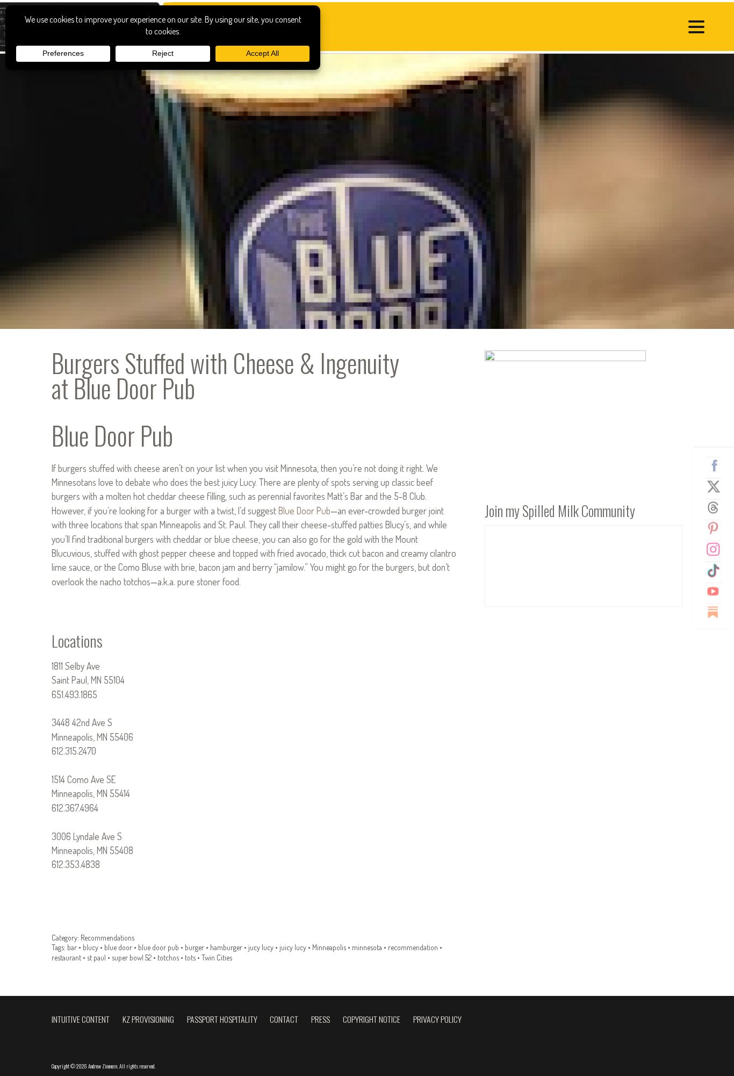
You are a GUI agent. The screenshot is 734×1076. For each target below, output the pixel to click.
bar (72, 947)
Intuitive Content (81, 1019)
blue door (118, 947)
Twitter (717, 486)
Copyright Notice (371, 1019)
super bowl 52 (132, 957)
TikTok (717, 570)
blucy (90, 947)
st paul (96, 957)
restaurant (66, 957)
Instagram (717, 549)
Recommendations (107, 937)
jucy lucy (261, 947)
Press (320, 1019)
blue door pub (158, 947)
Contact (284, 1019)
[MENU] (699, 28)
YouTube (717, 591)
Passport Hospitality (222, 1019)
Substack (717, 612)
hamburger (226, 947)
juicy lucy (292, 947)
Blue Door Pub (304, 511)
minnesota (367, 947)
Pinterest (717, 528)
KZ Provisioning (148, 1019)
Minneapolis (329, 947)
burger (194, 947)
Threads (717, 507)
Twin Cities (217, 957)
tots (190, 957)
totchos (168, 957)
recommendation (413, 947)
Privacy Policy (437, 1019)
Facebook (717, 465)
